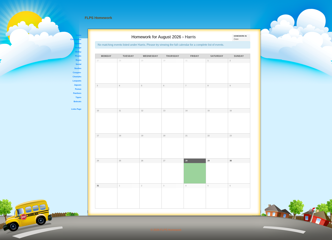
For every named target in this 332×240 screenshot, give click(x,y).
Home (78, 35)
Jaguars (77, 85)
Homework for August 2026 (156, 37)
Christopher (75, 39)
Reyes (78, 60)
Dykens (78, 43)
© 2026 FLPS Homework (166, 229)
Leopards (77, 81)
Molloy (78, 52)
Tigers (78, 97)
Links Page (76, 109)
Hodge (78, 48)
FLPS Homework (98, 18)
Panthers (77, 93)
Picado (78, 56)
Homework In (240, 36)
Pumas (78, 89)
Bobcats (77, 101)
